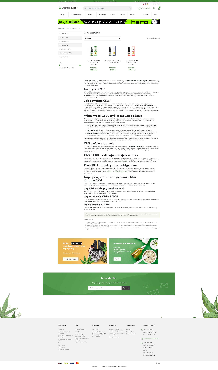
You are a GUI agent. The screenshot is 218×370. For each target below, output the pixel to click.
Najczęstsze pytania (65, 49)
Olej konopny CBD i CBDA (99, 334)
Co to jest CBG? (64, 41)
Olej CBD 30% (96, 336)
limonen (92, 150)
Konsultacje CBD (64, 56)
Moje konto (129, 329)
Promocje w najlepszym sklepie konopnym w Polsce (116, 330)
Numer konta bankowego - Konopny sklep (65, 336)
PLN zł (158, 4)
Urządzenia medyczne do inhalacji (82, 339)
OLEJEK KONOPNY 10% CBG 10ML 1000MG (131, 63)
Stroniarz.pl (124, 366)
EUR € (154, 4)
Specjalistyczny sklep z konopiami (64, 332)
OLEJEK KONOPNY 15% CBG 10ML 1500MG (93, 63)
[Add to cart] (101, 73)
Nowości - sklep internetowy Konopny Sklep (116, 334)
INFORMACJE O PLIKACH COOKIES (65, 340)
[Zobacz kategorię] (82, 251)
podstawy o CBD (123, 161)
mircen (97, 150)
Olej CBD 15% (95, 329)
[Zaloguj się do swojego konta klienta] (154, 8)
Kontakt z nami (62, 343)
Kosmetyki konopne (80, 329)
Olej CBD (77, 331)
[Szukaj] (130, 8)
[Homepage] (68, 8)
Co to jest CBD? (64, 37)
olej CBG (109, 171)
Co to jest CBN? (64, 45)
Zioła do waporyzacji (81, 342)
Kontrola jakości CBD (66, 53)
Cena (61, 63)
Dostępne (88, 38)
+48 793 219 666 (148, 329)
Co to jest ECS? (64, 33)
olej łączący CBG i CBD (121, 171)
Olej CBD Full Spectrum (98, 331)
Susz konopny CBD (80, 336)
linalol (103, 150)
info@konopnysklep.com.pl (151, 338)
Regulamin (61, 329)
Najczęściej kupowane (115, 337)
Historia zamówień (131, 334)
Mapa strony (61, 345)
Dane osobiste (130, 331)
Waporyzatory (79, 334)
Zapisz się (126, 288)
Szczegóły (91, 73)
